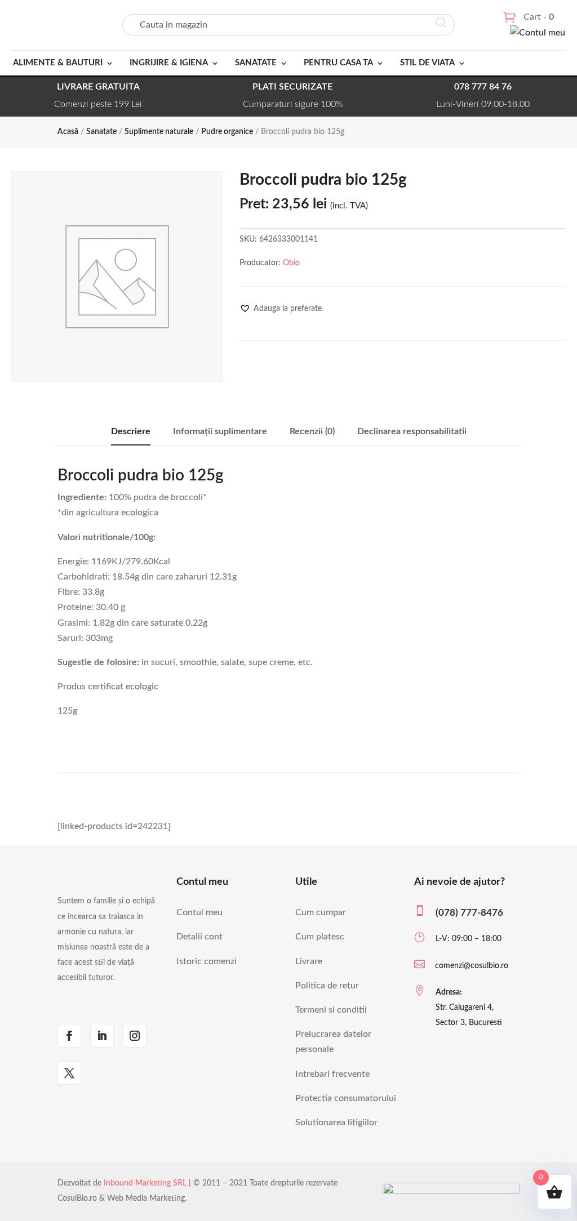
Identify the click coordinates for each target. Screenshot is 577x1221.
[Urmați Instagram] (135, 1036)
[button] (280, 309)
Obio (291, 263)
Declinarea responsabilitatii (412, 431)
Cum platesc (319, 936)
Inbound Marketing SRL (145, 1183)
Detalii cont (199, 936)
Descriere (130, 431)
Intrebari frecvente (332, 1074)
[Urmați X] (69, 1073)
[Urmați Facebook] (69, 1036)
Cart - (538, 16)
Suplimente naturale (159, 132)
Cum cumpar (320, 912)
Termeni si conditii (331, 1009)
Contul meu (199, 912)
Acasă (67, 132)
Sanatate (256, 63)
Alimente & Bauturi (58, 63)
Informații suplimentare (220, 431)
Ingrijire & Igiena (169, 63)
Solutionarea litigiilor (336, 1122)
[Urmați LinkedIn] (102, 1036)
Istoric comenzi (206, 961)
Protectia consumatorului (345, 1098)
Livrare (308, 961)
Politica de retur (327, 985)
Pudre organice (227, 132)
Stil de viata (427, 63)
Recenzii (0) (312, 431)
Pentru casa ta (338, 63)
